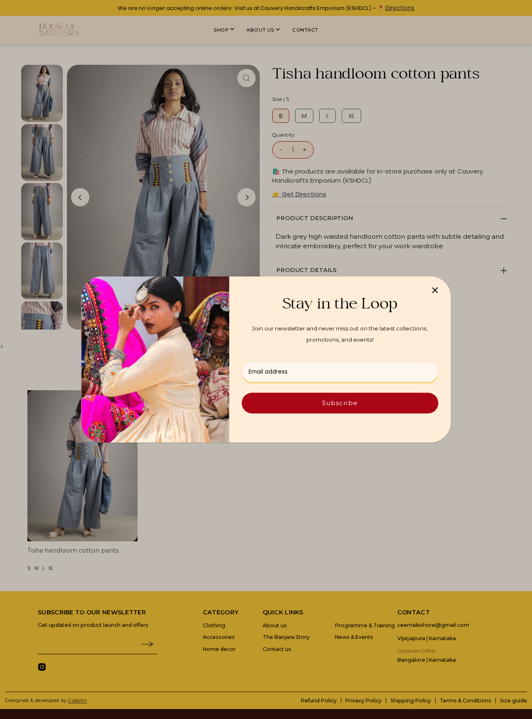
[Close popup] (435, 290)
